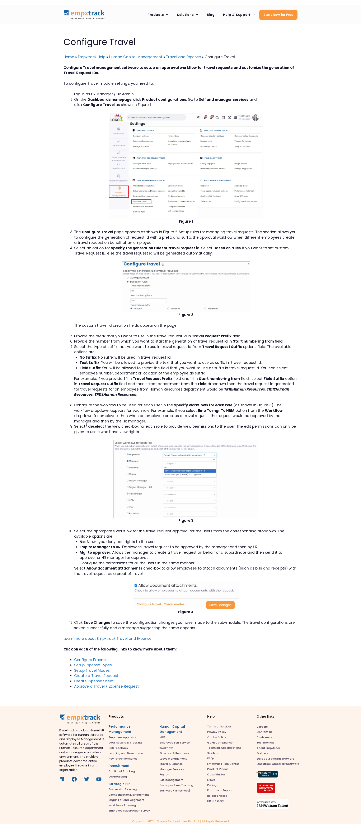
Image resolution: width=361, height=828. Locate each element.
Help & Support (237, 15)
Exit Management (171, 780)
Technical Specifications (224, 748)
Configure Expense (91, 659)
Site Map (213, 753)
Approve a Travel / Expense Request (106, 686)
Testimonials (265, 743)
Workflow (166, 748)
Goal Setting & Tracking (125, 743)
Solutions (185, 15)
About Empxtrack (268, 748)
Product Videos (217, 769)
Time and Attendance (174, 753)
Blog (211, 15)
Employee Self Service (174, 743)
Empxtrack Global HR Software (278, 764)
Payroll (164, 774)
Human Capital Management (135, 56)
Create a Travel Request (96, 675)
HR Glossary (215, 801)
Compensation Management (129, 795)
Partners (262, 753)
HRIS (162, 737)
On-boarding (118, 777)
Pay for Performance (123, 759)
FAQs (210, 758)
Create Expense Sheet (94, 681)
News (211, 780)
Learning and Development (127, 753)
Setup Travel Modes (92, 670)
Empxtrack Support (220, 790)
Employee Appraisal (122, 737)
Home (69, 56)
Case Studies (216, 774)
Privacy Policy (216, 732)
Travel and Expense (183, 56)
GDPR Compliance (220, 743)
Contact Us (264, 732)
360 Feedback (118, 748)
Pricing (211, 785)
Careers (262, 727)
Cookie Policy (216, 737)
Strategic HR (119, 784)
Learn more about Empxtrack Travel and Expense (107, 638)
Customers (264, 737)
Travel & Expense (171, 764)
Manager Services (171, 769)
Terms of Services (219, 726)
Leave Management (173, 759)
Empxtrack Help (91, 56)
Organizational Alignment (126, 800)
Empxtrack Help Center (223, 764)
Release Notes (217, 796)
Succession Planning (123, 789)
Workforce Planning (122, 805)
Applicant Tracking (122, 771)
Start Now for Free (278, 15)
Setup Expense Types (93, 665)
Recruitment (119, 766)
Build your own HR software (275, 759)
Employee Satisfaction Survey (129, 811)
